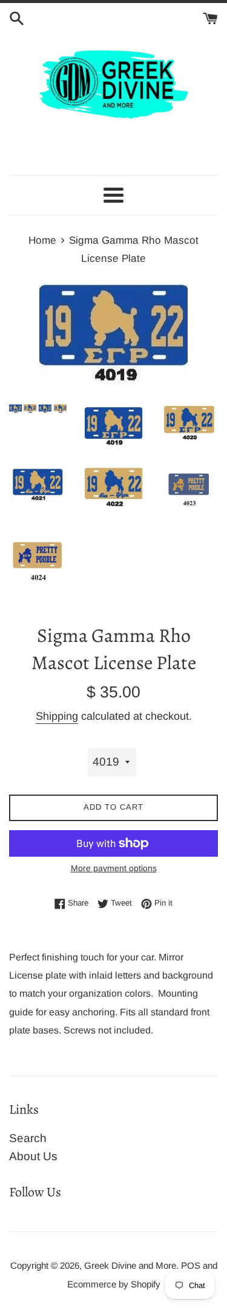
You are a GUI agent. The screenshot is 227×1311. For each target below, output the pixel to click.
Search (28, 1138)
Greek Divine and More (130, 1265)
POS (190, 1265)
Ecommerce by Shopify (113, 1284)
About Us (33, 1156)
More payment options (114, 868)
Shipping (57, 716)
